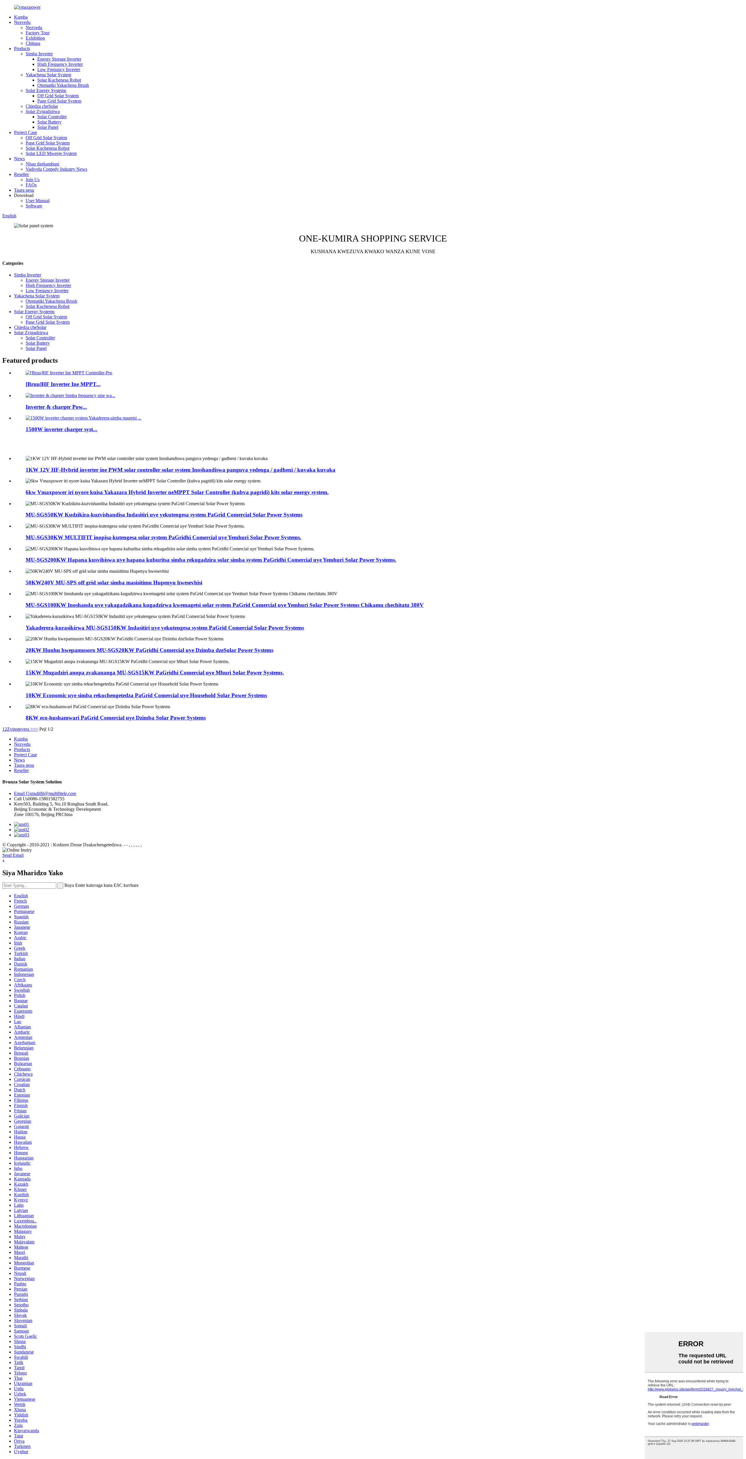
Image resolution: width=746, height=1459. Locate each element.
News (19, 158)
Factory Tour (38, 32)
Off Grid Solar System (58, 95)
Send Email (13, 855)
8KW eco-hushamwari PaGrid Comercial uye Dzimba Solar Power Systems (116, 718)
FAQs (31, 184)
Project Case (25, 132)
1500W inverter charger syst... (61, 429)
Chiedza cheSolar (42, 106)
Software (34, 205)
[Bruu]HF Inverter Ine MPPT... (63, 384)
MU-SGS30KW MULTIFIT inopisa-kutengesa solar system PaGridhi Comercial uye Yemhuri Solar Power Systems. (163, 537)
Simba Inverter (39, 53)
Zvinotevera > (20, 729)
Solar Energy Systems (46, 90)
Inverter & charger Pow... (56, 407)
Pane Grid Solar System (59, 100)
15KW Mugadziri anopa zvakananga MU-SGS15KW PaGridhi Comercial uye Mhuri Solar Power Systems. (155, 672)
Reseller (21, 174)
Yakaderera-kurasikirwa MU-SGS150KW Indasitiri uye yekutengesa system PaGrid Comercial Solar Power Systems (165, 628)
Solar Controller (52, 116)
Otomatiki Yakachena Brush (63, 85)
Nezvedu (22, 22)
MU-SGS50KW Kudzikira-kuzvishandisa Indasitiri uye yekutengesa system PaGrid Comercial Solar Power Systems (164, 515)
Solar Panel (47, 127)
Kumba (21, 17)
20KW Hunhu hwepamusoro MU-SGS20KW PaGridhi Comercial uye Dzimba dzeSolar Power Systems (149, 650)
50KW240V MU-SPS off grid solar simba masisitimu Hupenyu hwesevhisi (114, 582)
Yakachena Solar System (48, 74)
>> (35, 729)
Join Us (33, 179)
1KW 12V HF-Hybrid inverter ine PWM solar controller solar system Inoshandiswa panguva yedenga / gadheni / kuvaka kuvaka (180, 470)
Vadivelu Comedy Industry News (56, 169)
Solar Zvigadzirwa (43, 111)
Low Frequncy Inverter (58, 69)
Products (22, 48)
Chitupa (33, 43)
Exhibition (35, 38)
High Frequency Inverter (60, 64)
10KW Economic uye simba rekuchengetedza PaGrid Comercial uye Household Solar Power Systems (146, 695)
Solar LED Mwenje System (51, 153)
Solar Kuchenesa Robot (59, 79)
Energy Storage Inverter (59, 59)
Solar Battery (49, 121)
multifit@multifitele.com (45, 793)
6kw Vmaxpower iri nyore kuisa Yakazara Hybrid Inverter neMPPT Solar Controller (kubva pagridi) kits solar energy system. (177, 492)
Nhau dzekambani (42, 163)
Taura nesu (24, 190)
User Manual (38, 200)
